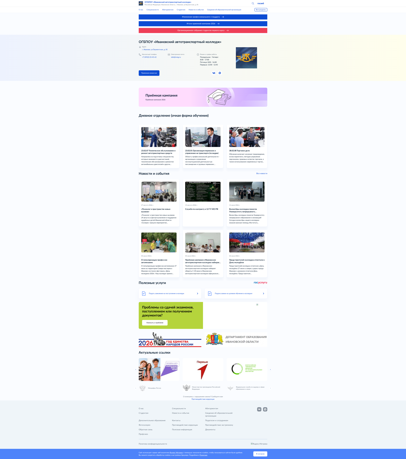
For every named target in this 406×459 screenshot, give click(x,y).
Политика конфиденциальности (153, 444)
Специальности (153, 10)
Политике (203, 455)
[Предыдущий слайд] (136, 369)
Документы (210, 430)
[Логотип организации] (141, 3)
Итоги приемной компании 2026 (201, 24)
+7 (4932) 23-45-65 (149, 57)
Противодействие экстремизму (219, 425)
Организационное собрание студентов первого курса (200, 30)
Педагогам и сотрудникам (216, 421)
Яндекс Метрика (176, 452)
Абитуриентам (167, 10)
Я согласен (260, 454)
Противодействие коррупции (203, 399)
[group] (159, 369)
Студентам (181, 10)
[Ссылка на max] (265, 409)
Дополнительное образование (152, 421)
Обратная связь (145, 430)
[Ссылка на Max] (220, 73)
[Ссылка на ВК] (214, 73)
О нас (141, 10)
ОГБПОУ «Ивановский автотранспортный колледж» (168, 2)
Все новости (261, 173)
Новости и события (196, 10)
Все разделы (261, 10)
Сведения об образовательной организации (224, 10)
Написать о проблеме (154, 323)
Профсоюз (143, 434)
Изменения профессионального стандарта (201, 17)
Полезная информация (182, 430)
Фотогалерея (144, 425)
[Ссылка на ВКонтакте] (259, 409)
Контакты (176, 421)
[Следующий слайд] (270, 369)
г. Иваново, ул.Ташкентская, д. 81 (155, 49)
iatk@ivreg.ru (176, 57)
